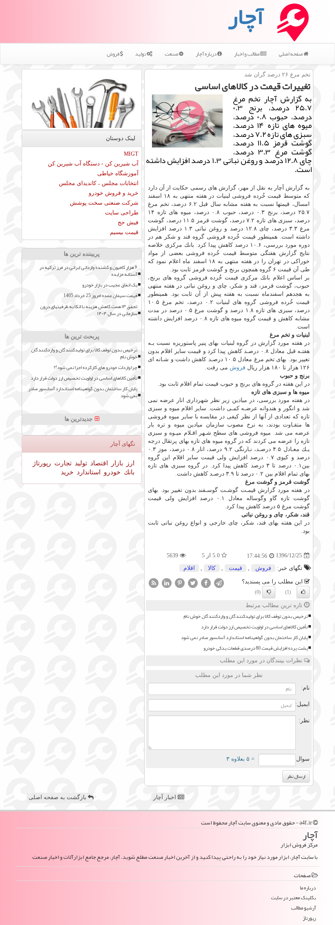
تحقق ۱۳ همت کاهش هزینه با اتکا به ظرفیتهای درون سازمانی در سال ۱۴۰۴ (88, 310)
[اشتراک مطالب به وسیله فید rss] (153, 582)
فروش (113, 54)
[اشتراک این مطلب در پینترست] (179, 582)
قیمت (235, 568)
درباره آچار (206, 54)
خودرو (111, 472)
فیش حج (128, 222)
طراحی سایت (121, 213)
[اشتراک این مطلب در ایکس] (193, 582)
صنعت (172, 54)
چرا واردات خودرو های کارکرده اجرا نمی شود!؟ (95, 367)
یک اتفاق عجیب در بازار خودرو (109, 285)
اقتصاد (98, 463)
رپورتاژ (42, 463)
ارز (129, 463)
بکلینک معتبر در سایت (293, 898)
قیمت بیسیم (124, 232)
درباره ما (308, 888)
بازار (116, 463)
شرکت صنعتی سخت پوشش (104, 203)
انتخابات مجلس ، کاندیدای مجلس (98, 183)
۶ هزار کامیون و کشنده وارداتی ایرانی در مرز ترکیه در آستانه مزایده (88, 271)
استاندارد (87, 472)
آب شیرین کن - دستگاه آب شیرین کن (93, 164)
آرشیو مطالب (303, 908)
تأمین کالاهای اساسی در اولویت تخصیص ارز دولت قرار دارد (254, 627)
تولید (141, 54)
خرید (67, 472)
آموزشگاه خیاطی (117, 173)
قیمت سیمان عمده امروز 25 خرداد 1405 (100, 295)
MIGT (131, 154)
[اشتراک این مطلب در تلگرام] (219, 582)
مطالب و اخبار (247, 54)
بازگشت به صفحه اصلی (58, 797)
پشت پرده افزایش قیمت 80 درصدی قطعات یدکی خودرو (255, 648)
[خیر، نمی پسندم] (268, 592)
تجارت (62, 463)
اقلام (189, 568)
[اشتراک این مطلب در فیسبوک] (206, 582)
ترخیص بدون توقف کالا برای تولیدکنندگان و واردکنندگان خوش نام (245, 616)
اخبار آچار (165, 797)
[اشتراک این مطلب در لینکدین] (166, 582)
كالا (212, 568)
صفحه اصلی (291, 54)
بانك (128, 472)
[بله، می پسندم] (303, 592)
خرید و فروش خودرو (113, 193)
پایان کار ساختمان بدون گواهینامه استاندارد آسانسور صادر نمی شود (244, 637)
